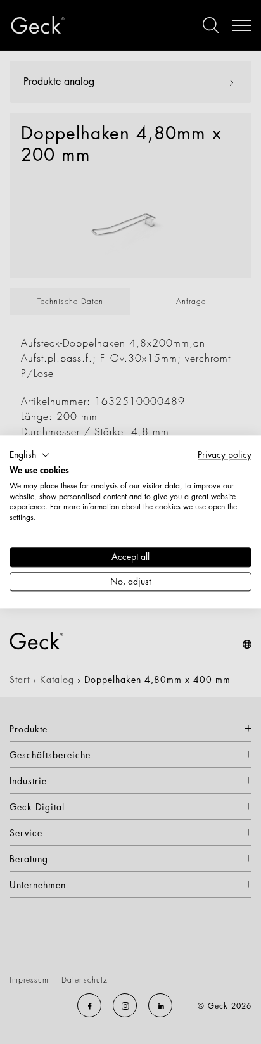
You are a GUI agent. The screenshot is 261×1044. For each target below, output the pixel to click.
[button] (30, 454)
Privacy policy (224, 455)
